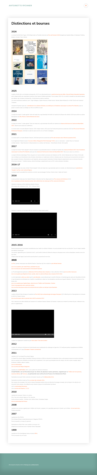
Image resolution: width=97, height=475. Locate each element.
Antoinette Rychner (20, 5)
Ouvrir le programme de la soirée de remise (22, 285)
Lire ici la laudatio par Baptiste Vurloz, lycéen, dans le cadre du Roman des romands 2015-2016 (36, 274)
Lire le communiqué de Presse (19, 401)
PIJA (36, 433)
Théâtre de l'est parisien (74, 372)
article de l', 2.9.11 (22, 388)
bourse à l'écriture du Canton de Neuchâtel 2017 (50, 152)
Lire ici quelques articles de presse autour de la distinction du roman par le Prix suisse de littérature (38, 181)
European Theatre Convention (33, 349)
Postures (24, 374)
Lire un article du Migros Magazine (20, 366)
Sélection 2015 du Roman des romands (39, 272)
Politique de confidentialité (31, 465)
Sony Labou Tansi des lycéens (39, 340)
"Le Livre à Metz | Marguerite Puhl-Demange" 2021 (41, 141)
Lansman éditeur (15, 374)
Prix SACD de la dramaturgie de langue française (48, 294)
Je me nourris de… (75, 408)
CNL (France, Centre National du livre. (29, 116)
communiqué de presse (21, 386)
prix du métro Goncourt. (70, 272)
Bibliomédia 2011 (49, 377)
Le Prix (13, 263)
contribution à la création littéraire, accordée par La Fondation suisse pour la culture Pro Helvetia (53, 105)
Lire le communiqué (16, 364)
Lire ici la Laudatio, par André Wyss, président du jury (25, 266)
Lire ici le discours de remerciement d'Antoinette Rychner (26, 268)
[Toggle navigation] (86, 5)
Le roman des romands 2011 (37, 380)
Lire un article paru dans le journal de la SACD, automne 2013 (27, 298)
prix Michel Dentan (56, 263)
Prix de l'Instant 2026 (54, 35)
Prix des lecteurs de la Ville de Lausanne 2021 (63, 137)
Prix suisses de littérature (61, 179)
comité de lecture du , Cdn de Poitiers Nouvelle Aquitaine (68, 94)
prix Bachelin (37, 277)
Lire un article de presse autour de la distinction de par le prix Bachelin (34, 287)
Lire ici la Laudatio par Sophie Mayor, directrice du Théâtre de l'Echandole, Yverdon (33, 283)
